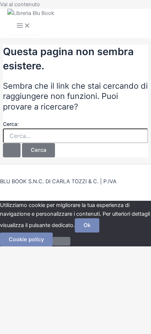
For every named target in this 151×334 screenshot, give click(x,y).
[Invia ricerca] (12, 150)
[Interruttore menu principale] (23, 26)
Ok (87, 225)
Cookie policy (26, 239)
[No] (61, 241)
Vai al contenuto (20, 4)
